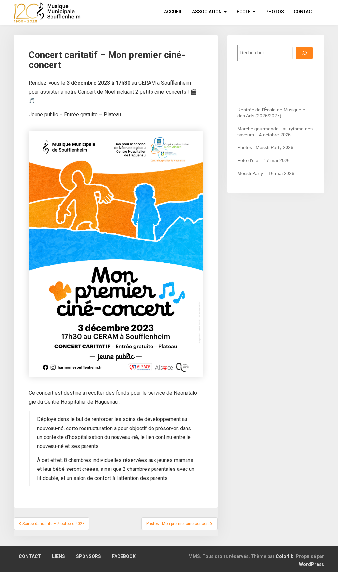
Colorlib (284, 556)
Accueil (173, 11)
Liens (58, 556)
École (244, 11)
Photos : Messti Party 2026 (265, 147)
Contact (304, 11)
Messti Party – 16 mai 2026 (265, 173)
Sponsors (88, 556)
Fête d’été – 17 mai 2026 (263, 160)
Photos (274, 11)
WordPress (311, 564)
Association (207, 11)
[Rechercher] (304, 53)
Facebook (124, 556)
